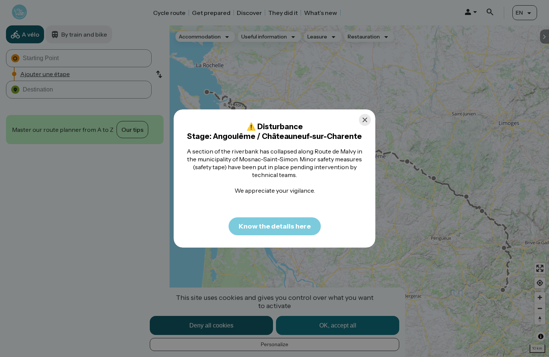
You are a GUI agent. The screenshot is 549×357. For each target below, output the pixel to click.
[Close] (365, 120)
